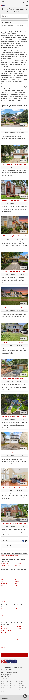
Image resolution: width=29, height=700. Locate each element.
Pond (16, 583)
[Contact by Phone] (24, 1)
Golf (15, 595)
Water (16, 599)
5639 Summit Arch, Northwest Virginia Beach (14, 236)
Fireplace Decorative (19, 630)
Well (15, 617)
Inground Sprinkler (18, 613)
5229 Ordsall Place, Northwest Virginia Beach (14, 523)
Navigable (17, 581)
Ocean (16, 597)
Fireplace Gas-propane (6, 635)
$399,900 (23, 448)
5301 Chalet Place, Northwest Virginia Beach (14, 452)
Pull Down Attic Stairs (5, 641)
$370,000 (23, 267)
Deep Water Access (19, 577)
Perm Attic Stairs (18, 637)
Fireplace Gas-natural (19, 633)
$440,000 (23, 339)
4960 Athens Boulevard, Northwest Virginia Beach (14, 416)
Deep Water (3, 577)
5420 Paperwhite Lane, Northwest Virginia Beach (14, 487)
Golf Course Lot (4, 613)
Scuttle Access (18, 641)
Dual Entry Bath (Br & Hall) (6, 630)
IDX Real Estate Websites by (7, 697)
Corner (2, 608)
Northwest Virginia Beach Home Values (9, 555)
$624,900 (23, 161)
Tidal (16, 585)
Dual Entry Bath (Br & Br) (20, 628)
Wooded (3, 601)
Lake (16, 579)
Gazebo (16, 611)
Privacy (6, 698)
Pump (2, 617)
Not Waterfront (4, 583)
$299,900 (23, 196)
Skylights (3, 643)
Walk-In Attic (17, 643)
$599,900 (23, 484)
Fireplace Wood (18, 635)
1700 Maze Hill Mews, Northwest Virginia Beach (15, 129)
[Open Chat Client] (25, 696)
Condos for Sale (18, 563)
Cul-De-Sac (17, 608)
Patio (16, 615)
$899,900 (23, 125)
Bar (1, 626)
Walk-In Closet (4, 645)
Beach (16, 593)
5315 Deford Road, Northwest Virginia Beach (14, 271)
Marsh (2, 581)
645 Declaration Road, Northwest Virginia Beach (14, 343)
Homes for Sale (4, 563)
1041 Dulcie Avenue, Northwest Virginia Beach (14, 378)
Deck (2, 611)
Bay (2, 573)
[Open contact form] (27, 1)
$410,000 (23, 374)
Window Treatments (19, 645)
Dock (2, 579)
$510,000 (23, 303)
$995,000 (23, 412)
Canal (16, 575)
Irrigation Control (4, 615)
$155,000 (23, 232)
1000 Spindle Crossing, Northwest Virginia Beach (14, 307)
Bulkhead (3, 575)
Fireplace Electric (4, 633)
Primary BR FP (4, 639)
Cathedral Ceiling (18, 626)
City (2, 595)
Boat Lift (16, 573)
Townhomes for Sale (5, 565)
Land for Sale (17, 565)
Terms (2, 698)
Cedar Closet (4, 628)
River (2, 585)
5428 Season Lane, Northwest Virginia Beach (14, 164)
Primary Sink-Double (19, 639)
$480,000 (23, 519)
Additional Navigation (14, 655)
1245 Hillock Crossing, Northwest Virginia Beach (14, 200)
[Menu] (27, 5)
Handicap (3, 637)
